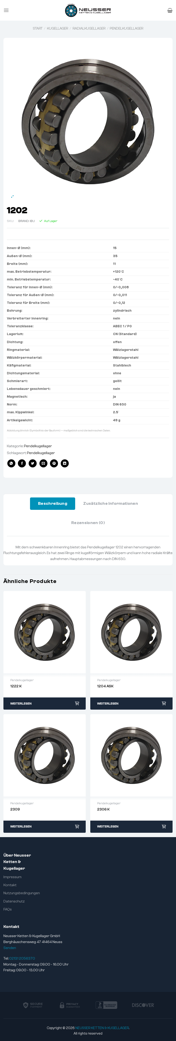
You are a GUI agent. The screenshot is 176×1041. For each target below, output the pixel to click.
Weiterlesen (20, 703)
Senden (9, 948)
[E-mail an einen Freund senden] (43, 463)
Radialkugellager (89, 28)
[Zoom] (12, 197)
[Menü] (6, 10)
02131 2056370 (22, 958)
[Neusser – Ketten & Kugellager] (88, 10)
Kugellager (57, 28)
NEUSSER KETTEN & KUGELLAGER (102, 1028)
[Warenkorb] (170, 10)
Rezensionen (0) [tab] (88, 522)
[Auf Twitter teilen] (33, 463)
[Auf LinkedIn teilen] (65, 463)
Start (38, 28)
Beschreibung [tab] (52, 503)
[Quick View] (44, 632)
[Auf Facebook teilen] (22, 463)
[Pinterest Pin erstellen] (54, 463)
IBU (32, 221)
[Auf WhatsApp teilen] (11, 463)
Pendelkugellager (126, 28)
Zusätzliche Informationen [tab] (110, 503)
